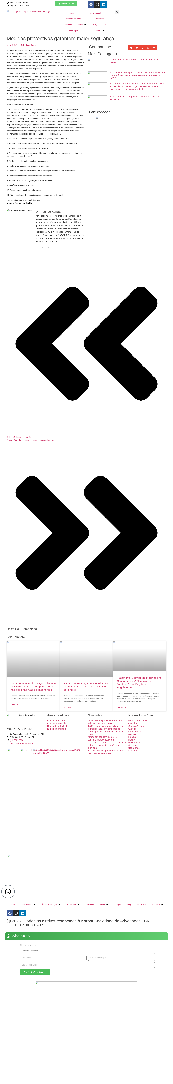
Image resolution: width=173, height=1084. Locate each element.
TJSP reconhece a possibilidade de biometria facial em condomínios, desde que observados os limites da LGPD (137, 75)
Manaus (132, 737)
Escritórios (99, 19)
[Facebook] (91, 4)
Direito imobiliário (56, 720)
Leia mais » (15, 704)
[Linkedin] (103, 4)
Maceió (132, 734)
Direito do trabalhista (57, 726)
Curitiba (132, 729)
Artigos (96, 24)
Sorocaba (133, 750)
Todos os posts (44, 247)
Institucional (95, 13)
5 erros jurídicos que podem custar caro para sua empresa (105, 752)
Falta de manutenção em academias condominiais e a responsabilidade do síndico (86, 686)
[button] (117, 12)
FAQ (107, 24)
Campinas (133, 723)
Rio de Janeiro (135, 742)
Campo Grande (136, 726)
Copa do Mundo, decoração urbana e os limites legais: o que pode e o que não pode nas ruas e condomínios (33, 686)
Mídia (80, 24)
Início (71, 13)
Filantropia (73, 30)
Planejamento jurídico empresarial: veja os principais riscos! (105, 722)
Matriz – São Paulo (138, 720)
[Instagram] (97, 4)
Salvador (132, 745)
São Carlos (134, 748)
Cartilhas (68, 24)
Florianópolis (134, 731)
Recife (131, 739)
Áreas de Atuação (73, 19)
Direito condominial (57, 723)
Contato (97, 30)
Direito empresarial (56, 729)
